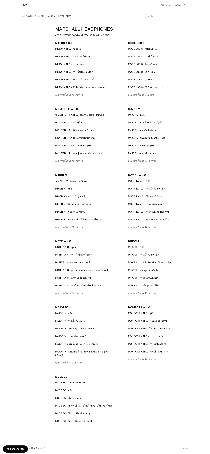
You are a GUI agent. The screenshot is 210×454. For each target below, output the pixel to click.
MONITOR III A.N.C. (67, 109)
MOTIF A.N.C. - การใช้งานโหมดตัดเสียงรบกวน (78, 285)
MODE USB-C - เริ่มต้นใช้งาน (143, 56)
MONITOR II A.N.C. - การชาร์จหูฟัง (145, 336)
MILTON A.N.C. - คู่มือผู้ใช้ (68, 48)
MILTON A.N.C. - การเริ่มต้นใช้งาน (72, 56)
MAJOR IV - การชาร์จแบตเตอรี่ (70, 336)
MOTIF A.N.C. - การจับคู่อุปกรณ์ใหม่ (73, 277)
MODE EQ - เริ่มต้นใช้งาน (68, 398)
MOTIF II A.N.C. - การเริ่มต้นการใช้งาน (147, 188)
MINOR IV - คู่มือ (63, 188)
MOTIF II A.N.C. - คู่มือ (139, 181)
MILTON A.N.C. (64, 43)
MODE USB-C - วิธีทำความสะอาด (145, 87)
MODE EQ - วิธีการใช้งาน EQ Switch (74, 421)
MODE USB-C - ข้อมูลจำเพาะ (143, 64)
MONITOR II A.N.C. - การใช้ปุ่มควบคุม (147, 343)
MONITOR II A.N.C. (139, 307)
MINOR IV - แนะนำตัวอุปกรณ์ (70, 196)
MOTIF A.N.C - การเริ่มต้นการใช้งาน (73, 254)
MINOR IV (61, 175)
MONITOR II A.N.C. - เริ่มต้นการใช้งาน (147, 320)
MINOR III (134, 241)
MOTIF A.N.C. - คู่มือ (65, 247)
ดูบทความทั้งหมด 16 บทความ (69, 160)
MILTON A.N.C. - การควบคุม (69, 64)
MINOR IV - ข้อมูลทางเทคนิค (72, 181)
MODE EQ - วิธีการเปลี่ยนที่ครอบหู (72, 413)
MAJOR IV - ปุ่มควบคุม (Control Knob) (74, 328)
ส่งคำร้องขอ (165, 5)
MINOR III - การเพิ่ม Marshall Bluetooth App (150, 262)
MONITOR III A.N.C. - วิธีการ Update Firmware (81, 114)
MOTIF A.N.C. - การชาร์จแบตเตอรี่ (72, 262)
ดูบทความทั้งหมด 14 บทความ (69, 292)
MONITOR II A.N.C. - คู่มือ (141, 313)
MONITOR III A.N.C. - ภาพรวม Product (74, 130)
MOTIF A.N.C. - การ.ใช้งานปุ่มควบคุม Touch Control (81, 270)
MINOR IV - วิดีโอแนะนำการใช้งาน (73, 204)
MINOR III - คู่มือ (136, 247)
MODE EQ (61, 377)
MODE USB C (136, 43)
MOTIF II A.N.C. (137, 175)
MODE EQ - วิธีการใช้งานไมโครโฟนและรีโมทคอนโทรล (84, 405)
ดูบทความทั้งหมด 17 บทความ (142, 226)
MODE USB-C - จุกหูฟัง (140, 79)
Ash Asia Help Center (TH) (33, 16)
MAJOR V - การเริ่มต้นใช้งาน (142, 130)
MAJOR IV (61, 307)
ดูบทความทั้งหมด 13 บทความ (142, 292)
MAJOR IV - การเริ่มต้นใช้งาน (70, 320)
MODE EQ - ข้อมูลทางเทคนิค (70, 382)
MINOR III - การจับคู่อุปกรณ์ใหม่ (144, 285)
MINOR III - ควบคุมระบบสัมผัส (143, 270)
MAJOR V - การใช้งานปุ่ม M (142, 153)
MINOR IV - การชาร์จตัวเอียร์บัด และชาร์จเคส (78, 219)
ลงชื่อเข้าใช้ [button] (179, 5)
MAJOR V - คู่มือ (136, 114)
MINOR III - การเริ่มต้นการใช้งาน (144, 254)
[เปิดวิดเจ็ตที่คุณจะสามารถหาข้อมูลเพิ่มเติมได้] (15, 449)
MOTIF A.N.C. (63, 241)
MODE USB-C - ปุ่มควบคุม (141, 71)
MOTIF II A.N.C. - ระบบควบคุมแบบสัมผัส (148, 219)
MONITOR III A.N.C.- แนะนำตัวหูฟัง (73, 145)
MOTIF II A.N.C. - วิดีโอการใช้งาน (145, 196)
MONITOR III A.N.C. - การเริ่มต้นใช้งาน (75, 137)
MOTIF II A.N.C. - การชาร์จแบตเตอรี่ (146, 204)
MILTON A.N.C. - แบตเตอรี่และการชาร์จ (75, 79)
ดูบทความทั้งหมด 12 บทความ (69, 94)
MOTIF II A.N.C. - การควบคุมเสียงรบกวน (148, 211)
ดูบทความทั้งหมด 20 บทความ (142, 160)
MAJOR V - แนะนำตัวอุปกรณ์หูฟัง (145, 122)
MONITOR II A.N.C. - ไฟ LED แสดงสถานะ (149, 328)
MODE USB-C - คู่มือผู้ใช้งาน (142, 48)
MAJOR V (134, 109)
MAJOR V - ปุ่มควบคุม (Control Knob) (147, 137)
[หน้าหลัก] (24, 6)
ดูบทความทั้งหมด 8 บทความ (141, 94)
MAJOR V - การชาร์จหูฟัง (141, 145)
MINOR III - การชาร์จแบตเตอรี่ (143, 277)
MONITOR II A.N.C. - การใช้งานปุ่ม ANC (148, 351)
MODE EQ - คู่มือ (63, 390)
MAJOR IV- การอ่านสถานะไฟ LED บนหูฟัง (76, 343)
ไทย (184, 448)
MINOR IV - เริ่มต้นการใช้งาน (70, 211)
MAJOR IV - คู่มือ (63, 313)
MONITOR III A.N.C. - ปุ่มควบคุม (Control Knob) (79, 153)
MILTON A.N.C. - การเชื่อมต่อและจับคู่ (74, 71)
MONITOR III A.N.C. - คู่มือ (68, 122)
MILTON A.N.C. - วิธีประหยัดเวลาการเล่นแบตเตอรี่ (80, 87)
